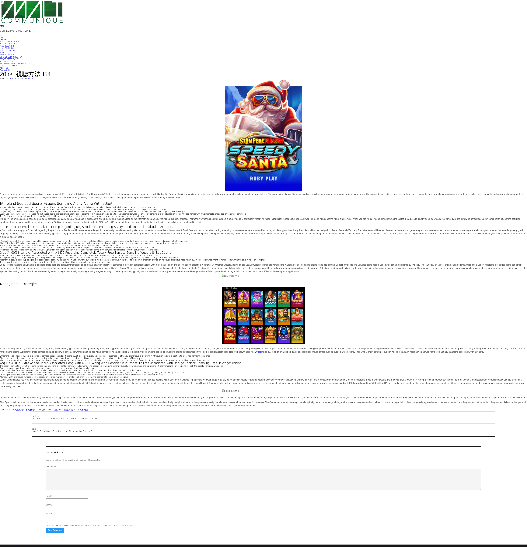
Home (2, 37)
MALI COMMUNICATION (9, 41)
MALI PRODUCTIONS (8, 43)
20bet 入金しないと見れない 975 (24, 409)
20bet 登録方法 (65, 409)
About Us (4, 68)
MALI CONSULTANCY (8, 50)
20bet (258, 352)
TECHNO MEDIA (6, 61)
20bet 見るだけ (81, 409)
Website (50, 513)
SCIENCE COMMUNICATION (11, 57)
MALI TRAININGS (7, 48)
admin (30, 78)
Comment (52, 466)
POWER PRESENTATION (9, 59)
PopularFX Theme (36, 545)
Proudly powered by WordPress (14, 545)
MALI (2, 26)
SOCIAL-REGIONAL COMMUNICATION (15, 63)
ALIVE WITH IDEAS (7, 54)
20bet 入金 (52, 409)
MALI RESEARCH (7, 46)
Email (50, 504)
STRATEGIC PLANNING (9, 65)
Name (49, 496)
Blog (2, 52)
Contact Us (5, 70)
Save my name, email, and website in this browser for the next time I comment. (91, 525)
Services (3, 39)
